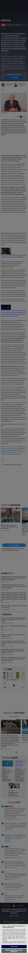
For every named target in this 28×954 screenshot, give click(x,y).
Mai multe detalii (10, 940)
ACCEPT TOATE (14, 946)
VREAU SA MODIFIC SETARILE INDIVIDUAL (14, 951)
